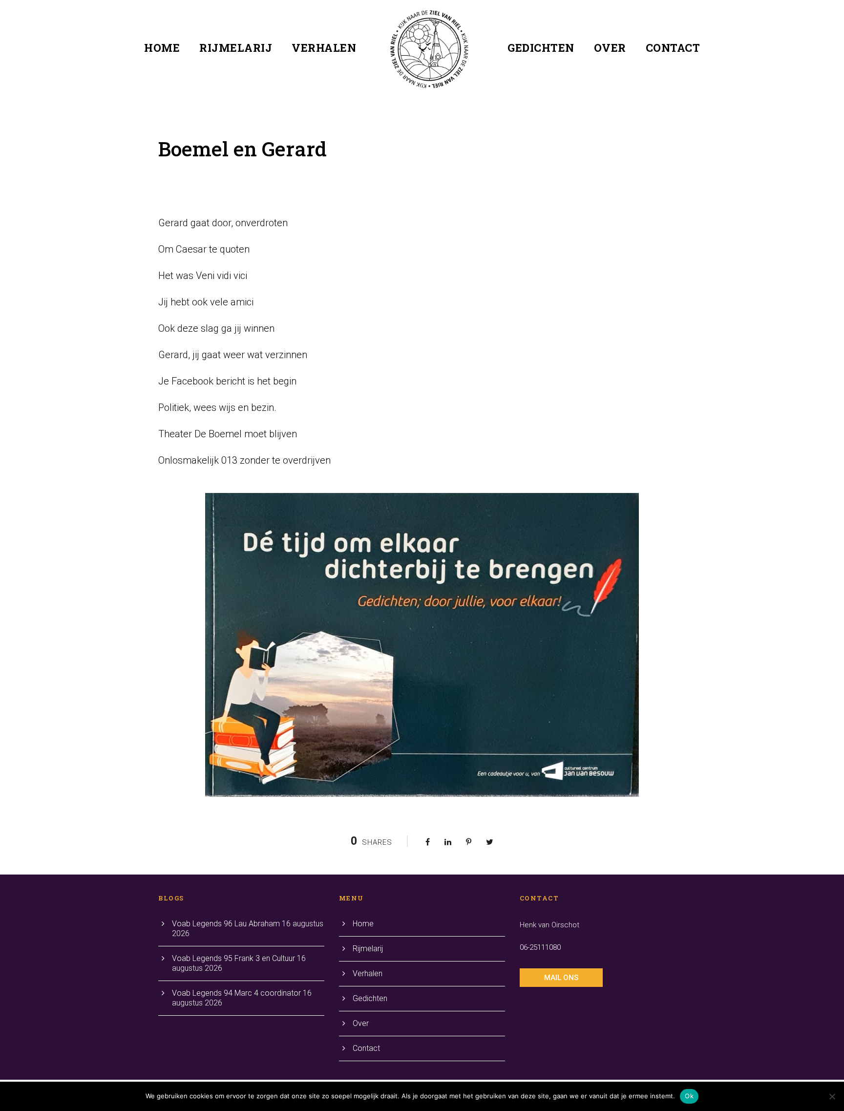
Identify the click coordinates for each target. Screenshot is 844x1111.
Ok (689, 1096)
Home (162, 48)
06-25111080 (540, 947)
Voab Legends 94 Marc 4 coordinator (236, 993)
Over (610, 48)
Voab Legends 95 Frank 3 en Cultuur (233, 958)
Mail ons (561, 977)
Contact (673, 48)
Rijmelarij (235, 48)
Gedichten (540, 48)
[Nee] (832, 1096)
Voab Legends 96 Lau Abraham (226, 923)
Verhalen (324, 48)
